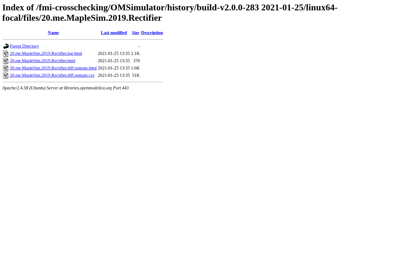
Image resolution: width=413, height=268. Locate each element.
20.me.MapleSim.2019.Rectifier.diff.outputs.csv (52, 75)
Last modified (114, 32)
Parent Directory (24, 46)
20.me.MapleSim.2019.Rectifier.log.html (46, 53)
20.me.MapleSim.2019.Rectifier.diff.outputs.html (53, 68)
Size (135, 32)
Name (53, 32)
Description (152, 32)
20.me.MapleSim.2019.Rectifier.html (42, 60)
